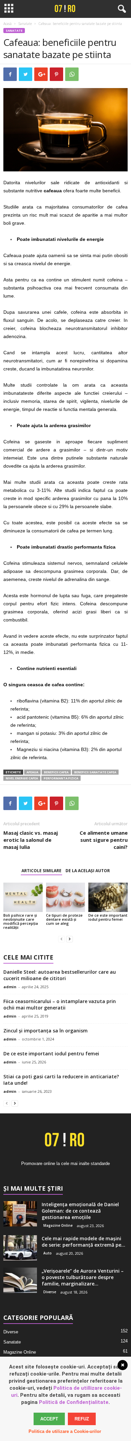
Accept (49, 1418)
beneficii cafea (56, 772)
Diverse (49, 1292)
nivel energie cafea (22, 778)
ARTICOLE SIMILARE (41, 871)
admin (9, 986)
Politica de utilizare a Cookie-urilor (65, 1431)
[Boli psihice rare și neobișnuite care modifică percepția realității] (23, 897)
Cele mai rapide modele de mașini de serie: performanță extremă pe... (83, 1241)
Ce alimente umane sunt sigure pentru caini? (104, 839)
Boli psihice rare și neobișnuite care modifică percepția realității (20, 921)
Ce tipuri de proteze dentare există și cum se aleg (64, 919)
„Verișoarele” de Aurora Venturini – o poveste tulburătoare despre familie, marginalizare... (83, 1277)
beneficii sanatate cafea (95, 772)
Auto (47, 1253)
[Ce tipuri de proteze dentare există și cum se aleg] (65, 897)
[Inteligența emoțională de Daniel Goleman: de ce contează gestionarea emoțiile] (20, 1213)
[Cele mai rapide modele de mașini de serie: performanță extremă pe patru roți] (20, 1247)
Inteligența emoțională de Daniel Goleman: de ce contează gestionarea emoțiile (80, 1210)
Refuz (82, 1418)
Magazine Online (58, 1225)
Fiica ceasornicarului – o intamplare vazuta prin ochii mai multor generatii (59, 1004)
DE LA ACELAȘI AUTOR (88, 871)
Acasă (7, 23)
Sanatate (25, 23)
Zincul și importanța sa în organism (45, 1030)
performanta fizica (61, 778)
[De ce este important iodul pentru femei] (108, 897)
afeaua (32, 772)
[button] (120, 9)
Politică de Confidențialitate (73, 1402)
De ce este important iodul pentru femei (107, 917)
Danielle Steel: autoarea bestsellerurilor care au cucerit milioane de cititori (59, 975)
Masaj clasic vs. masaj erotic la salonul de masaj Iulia (30, 839)
